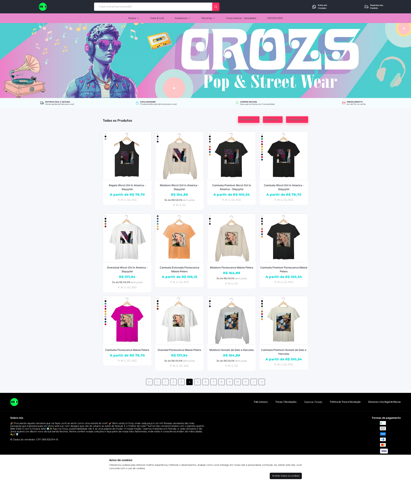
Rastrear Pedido (313, 402)
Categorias (296, 119)
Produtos (271, 119)
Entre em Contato (322, 6)
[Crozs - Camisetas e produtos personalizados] (42, 7)
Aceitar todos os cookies (285, 475)
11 (246, 381)
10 (237, 381)
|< (149, 381)
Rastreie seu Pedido (376, 6)
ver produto (127, 155)
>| (262, 381)
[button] (134, 18)
